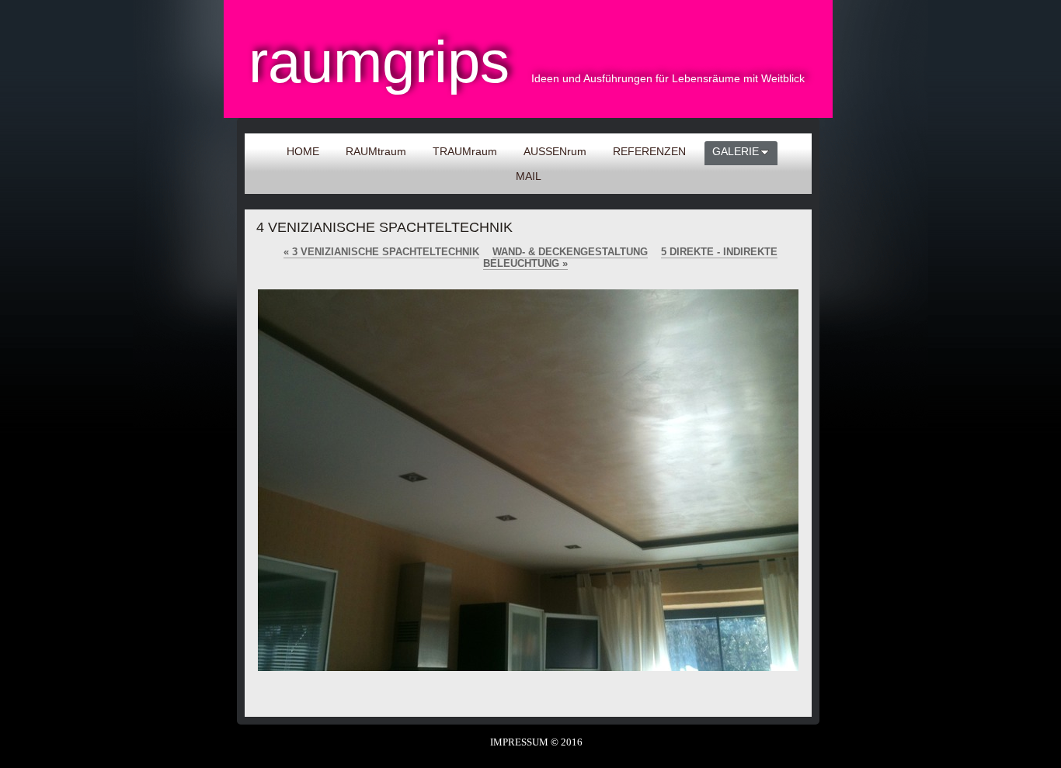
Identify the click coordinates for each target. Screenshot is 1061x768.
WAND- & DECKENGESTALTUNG (570, 252)
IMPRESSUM (519, 742)
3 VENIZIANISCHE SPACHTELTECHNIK (381, 252)
